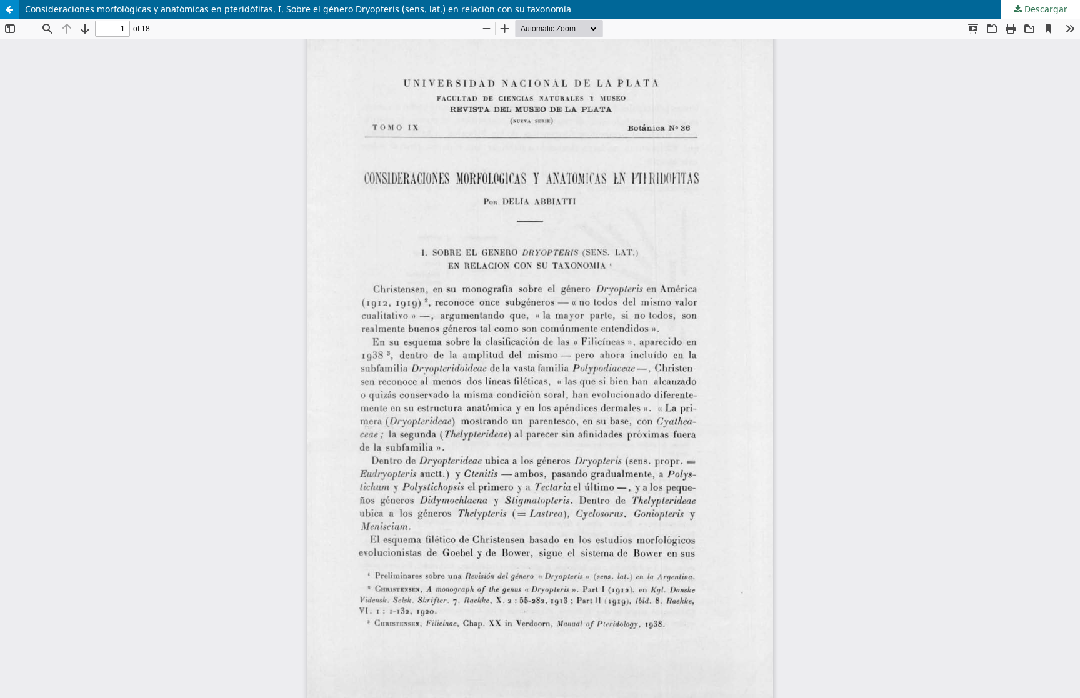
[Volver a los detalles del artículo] (9, 9)
